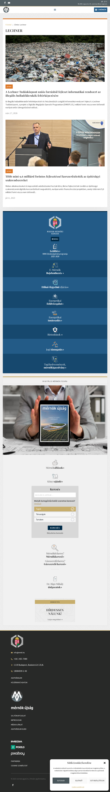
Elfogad (61, 780)
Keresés (55, 528)
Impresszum (16, 720)
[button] (104, 763)
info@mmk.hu (19, 652)
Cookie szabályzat (78, 787)
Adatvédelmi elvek (18, 729)
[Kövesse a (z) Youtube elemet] (9, 3)
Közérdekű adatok (19, 682)
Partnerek (15, 761)
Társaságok (40, 514)
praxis (9, 86)
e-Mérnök (102, 9)
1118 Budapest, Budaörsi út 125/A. (29, 665)
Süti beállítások (97, 780)
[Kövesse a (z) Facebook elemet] (5, 3)
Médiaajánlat (17, 724)
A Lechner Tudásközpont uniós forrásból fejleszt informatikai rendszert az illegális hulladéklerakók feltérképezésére (53, 93)
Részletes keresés (55, 533)
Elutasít (78, 780)
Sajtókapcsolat (18, 715)
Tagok (38, 509)
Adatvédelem (16, 678)
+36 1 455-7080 (20, 659)
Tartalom (39, 519)
